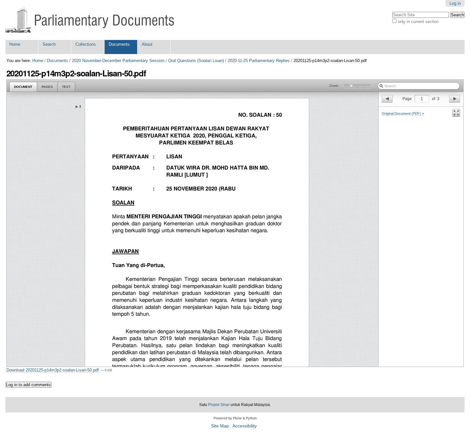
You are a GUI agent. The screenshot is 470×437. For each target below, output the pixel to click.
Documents (119, 44)
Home (14, 44)
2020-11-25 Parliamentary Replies (259, 60)
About (147, 44)
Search (49, 44)
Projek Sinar (219, 404)
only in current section (418, 21)
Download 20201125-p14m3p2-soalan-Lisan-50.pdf (53, 370)
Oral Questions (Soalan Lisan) (196, 60)
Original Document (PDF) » (403, 113)
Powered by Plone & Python (235, 418)
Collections (85, 44)
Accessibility (244, 426)
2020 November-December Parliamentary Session (118, 60)
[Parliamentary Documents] (89, 20)
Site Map (220, 426)
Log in (455, 3)
